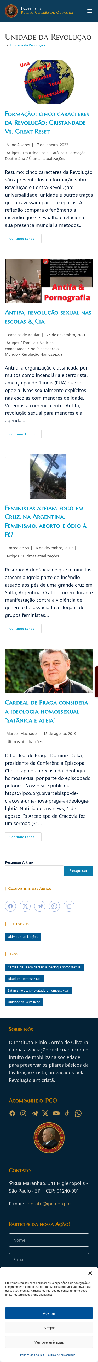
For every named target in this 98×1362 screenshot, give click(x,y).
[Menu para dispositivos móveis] (89, 11)
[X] (45, 1113)
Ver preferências (49, 1342)
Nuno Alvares (18, 144)
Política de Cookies (32, 1355)
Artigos (13, 152)
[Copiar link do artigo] (69, 906)
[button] (90, 1273)
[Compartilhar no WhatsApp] (54, 906)
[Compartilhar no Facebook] (10, 906)
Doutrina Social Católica (44, 152)
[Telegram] (34, 1113)
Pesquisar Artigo (19, 862)
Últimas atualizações (47, 158)
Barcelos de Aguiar (23, 334)
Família (29, 342)
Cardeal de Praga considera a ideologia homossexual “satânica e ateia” (46, 711)
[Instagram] (23, 1113)
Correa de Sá (18, 547)
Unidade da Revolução (27, 45)
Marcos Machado (22, 733)
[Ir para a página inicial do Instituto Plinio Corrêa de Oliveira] (49, 1137)
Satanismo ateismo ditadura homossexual (38, 990)
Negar (49, 1327)
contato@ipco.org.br (48, 1203)
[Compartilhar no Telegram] (39, 906)
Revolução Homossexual (42, 354)
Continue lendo (25, 239)
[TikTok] (67, 1113)
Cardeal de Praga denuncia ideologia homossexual (44, 967)
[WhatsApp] (78, 1113)
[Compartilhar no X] (25, 906)
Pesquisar (78, 870)
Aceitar (49, 1313)
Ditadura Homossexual (24, 978)
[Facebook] (12, 1113)
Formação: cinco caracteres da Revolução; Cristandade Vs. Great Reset (47, 122)
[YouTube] (56, 1113)
